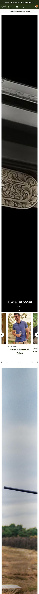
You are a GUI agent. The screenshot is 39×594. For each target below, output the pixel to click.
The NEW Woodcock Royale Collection (19, 2)
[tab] (19, 310)
